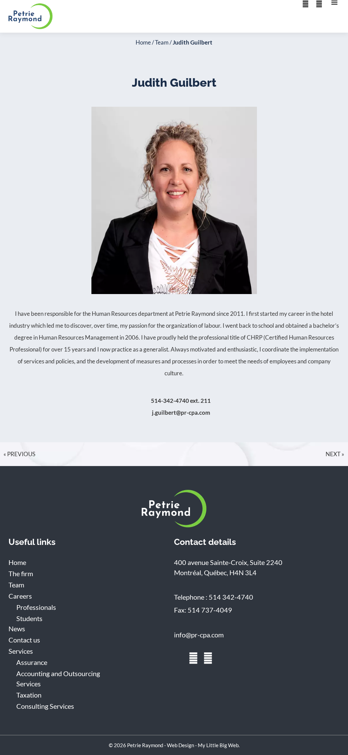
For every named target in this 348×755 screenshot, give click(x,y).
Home (143, 42)
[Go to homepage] (174, 509)
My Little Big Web (218, 745)
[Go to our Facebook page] (193, 658)
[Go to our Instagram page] (208, 658)
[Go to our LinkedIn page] (179, 658)
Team (162, 42)
